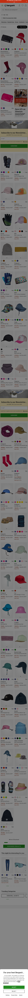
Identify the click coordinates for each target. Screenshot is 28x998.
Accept (14, 987)
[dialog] (14, 983)
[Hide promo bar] (26, 1)
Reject (14, 991)
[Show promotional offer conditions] (14, 2)
